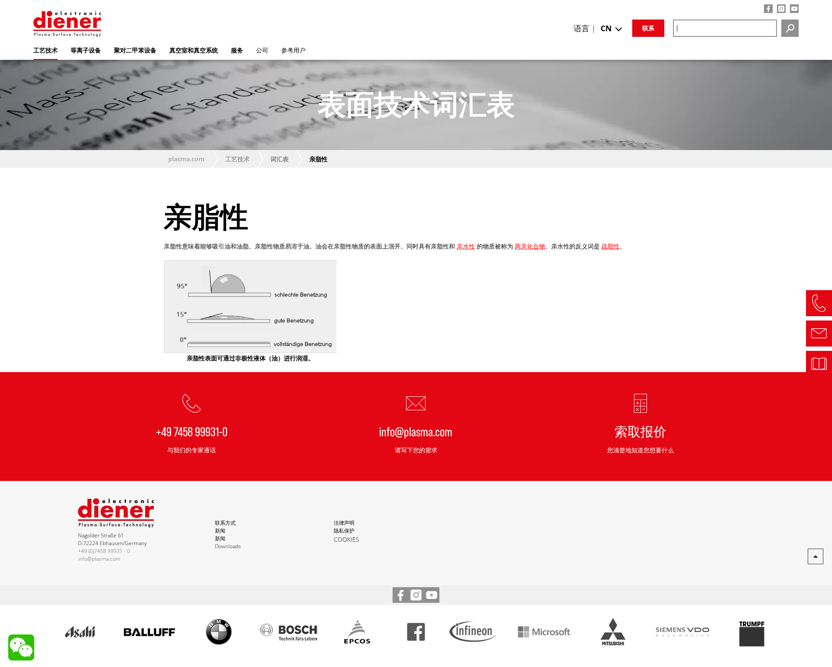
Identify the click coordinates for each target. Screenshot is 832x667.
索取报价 (640, 431)
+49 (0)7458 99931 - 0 (104, 551)
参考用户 (293, 50)
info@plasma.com (415, 431)
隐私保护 (344, 530)
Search (790, 28)
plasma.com (186, 159)
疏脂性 (610, 246)
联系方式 (225, 522)
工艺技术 (237, 159)
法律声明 (344, 522)
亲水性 (466, 246)
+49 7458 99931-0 (192, 431)
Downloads (228, 546)
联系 (648, 28)
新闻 (220, 530)
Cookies (346, 539)
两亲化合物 (530, 246)
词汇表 (279, 159)
